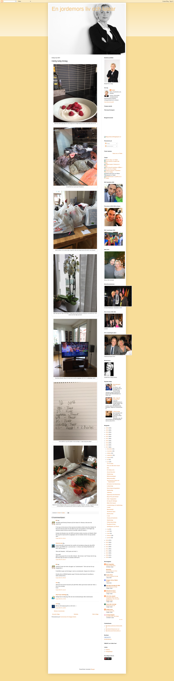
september (110, 455)
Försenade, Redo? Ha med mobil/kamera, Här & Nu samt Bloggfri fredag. (112, 599)
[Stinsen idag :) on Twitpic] (111, 159)
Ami (57, 582)
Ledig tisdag (110, 486)
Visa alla (120, 619)
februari (109, 535)
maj (108, 529)
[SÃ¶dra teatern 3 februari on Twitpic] (113, 166)
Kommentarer (109, 146)
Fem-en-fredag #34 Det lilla (112, 576)
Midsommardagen (111, 476)
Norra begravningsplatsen (113, 488)
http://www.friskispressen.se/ (112, 629)
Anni (57, 603)
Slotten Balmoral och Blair (111, 586)
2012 (107, 548)
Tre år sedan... (110, 463)
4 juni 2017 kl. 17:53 (61, 599)
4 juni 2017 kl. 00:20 (61, 577)
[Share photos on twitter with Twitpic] (113, 163)
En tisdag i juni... (111, 470)
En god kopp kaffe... (110, 610)
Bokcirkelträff (110, 509)
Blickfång (108, 569)
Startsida (76, 614)
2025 (107, 430)
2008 (107, 557)
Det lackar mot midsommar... (114, 484)
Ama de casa (59, 543)
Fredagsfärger (109, 651)
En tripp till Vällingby (112, 501)
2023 (107, 434)
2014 (107, 544)
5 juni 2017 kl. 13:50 (61, 608)
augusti (109, 457)
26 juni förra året (111, 472)
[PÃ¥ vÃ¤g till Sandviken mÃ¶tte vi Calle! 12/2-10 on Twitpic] (113, 169)
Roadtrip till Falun (111, 524)
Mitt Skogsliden (110, 564)
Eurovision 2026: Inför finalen (112, 616)
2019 (107, 442)
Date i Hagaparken (111, 499)
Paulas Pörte (109, 575)
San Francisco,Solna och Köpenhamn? (113, 481)
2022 (107, 436)
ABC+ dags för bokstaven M (116, 398)
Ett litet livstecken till (110, 605)
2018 (107, 445)
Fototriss (108, 649)
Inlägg (108, 143)
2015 (107, 542)
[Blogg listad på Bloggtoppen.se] (112, 136)
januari (109, 537)
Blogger (93, 669)
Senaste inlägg (56, 614)
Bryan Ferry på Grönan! (112, 496)
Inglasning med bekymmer (113, 494)
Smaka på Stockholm (112, 518)
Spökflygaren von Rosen (113, 526)
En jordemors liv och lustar (83, 9)
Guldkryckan (109, 609)
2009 (107, 555)
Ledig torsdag (116, 411)
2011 (107, 551)
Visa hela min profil (109, 102)
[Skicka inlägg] (68, 512)
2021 (107, 438)
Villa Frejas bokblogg (61, 594)
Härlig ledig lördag (111, 522)
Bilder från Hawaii (111, 503)
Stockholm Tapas (111, 511)
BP (56, 520)
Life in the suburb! (110, 596)
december (109, 449)
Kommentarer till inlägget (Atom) (68, 617)
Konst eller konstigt (111, 604)
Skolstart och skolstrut (111, 592)
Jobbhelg (109, 492)
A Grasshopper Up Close (111, 570)
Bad (108, 467)
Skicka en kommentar (59, 611)
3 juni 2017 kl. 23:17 (61, 559)
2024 (107, 432)
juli (108, 459)
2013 (107, 546)
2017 (107, 447)
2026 (107, 428)
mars (108, 533)
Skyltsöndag (110, 474)
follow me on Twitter (117, 153)
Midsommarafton (111, 478)
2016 (107, 540)
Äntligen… (108, 581)
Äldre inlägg (95, 614)
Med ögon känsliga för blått (113, 585)
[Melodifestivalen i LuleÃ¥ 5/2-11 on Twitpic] (113, 178)
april (108, 531)
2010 (107, 553)
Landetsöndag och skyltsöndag (114, 505)
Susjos (113, 90)
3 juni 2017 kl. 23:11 (61, 538)
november (109, 451)
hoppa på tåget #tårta (110, 565)
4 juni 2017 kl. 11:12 (61, 590)
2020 (107, 440)
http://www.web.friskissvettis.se (113, 631)
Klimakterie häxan (111, 591)
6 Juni (108, 516)
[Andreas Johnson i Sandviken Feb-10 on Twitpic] (113, 172)
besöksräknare (108, 639)
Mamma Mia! (110, 513)
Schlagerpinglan (110, 615)
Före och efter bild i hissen (113, 465)
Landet (108, 507)
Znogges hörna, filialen (112, 580)
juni (108, 461)
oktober (109, 453)
